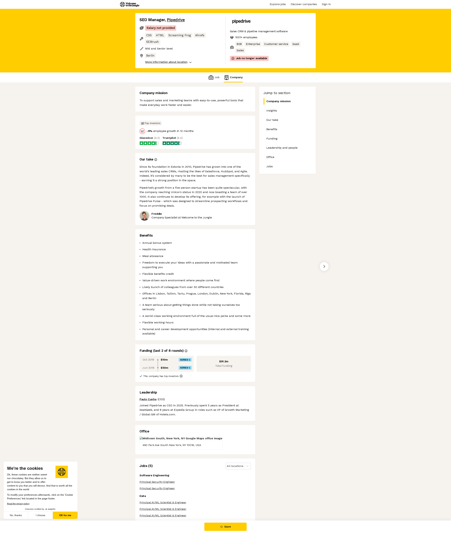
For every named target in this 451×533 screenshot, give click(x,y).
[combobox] (227, 466)
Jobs (269, 166)
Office (270, 157)
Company (236, 77)
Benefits (271, 129)
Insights (271, 110)
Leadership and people (282, 147)
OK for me (65, 515)
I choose (40, 515)
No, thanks (16, 515)
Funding (271, 138)
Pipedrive (176, 19)
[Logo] (129, 4)
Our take (272, 120)
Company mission (278, 101)
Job (217, 77)
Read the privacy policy (18, 504)
